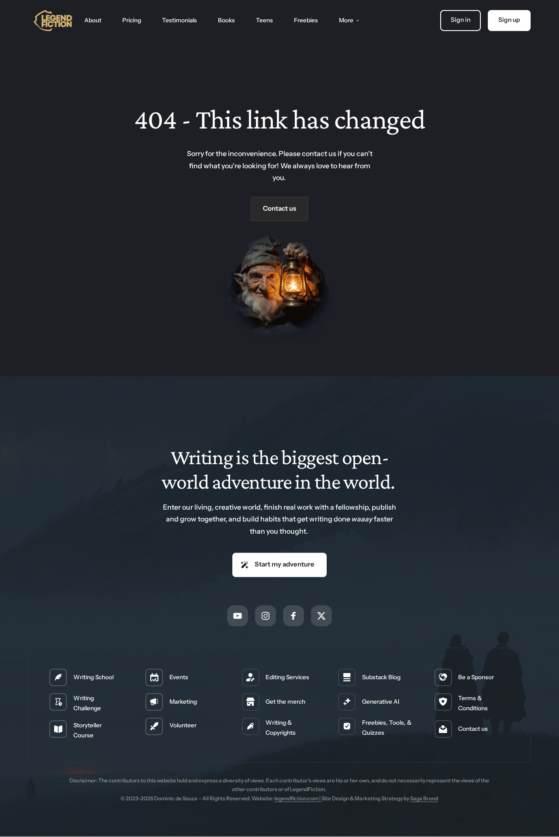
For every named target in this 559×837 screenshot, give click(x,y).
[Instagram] (265, 615)
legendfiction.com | (297, 798)
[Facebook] (293, 615)
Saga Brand (424, 798)
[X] (321, 615)
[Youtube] (237, 615)
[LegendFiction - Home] (53, 20)
